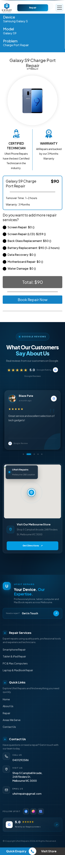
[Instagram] (33, 811)
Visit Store (49, 851)
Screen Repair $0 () (21, 227)
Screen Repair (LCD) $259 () (27, 234)
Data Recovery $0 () (22, 254)
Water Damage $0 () (22, 268)
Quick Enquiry (16, 851)
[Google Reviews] (41, 811)
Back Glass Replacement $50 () (29, 241)
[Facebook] (26, 811)
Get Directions (33, 545)
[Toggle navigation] (59, 7)
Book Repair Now (32, 299)
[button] (23, 454)
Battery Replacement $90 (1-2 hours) (33, 248)
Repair (32, 7)
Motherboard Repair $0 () (25, 262)
